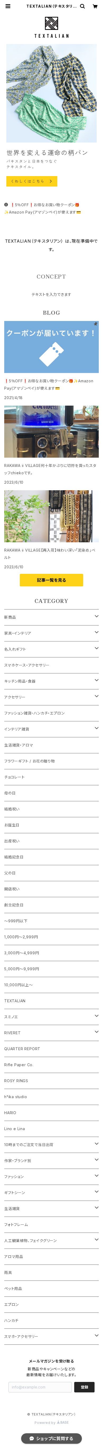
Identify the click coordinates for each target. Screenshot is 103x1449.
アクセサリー (15, 697)
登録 (84, 1387)
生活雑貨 (12, 1208)
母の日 (10, 793)
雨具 (8, 1272)
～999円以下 (16, 921)
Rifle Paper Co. (19, 1065)
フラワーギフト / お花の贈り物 (29, 761)
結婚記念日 (14, 857)
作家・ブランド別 (17, 1160)
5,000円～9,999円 (21, 969)
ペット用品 (13, 1288)
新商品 (10, 617)
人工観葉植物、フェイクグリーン (30, 1240)
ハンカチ (11, 1320)
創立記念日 (14, 905)
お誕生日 (12, 825)
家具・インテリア (17, 633)
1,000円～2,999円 (21, 937)
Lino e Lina (14, 1128)
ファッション (14, 1176)
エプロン (11, 1304)
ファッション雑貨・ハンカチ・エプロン (34, 713)
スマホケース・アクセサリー (26, 665)
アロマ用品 (13, 1256)
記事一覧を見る (51, 580)
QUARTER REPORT (22, 1049)
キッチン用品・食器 (20, 681)
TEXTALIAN (15, 1001)
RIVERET (12, 1033)
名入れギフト (15, 649)
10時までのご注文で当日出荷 (29, 1144)
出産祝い (12, 841)
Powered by (46, 1423)
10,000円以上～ (18, 985)
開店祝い (12, 889)
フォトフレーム (16, 1224)
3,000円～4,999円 (21, 953)
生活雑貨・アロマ (18, 745)
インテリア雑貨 (16, 729)
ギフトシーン (14, 1192)
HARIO (10, 1112)
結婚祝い (12, 809)
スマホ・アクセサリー (21, 1336)
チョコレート (14, 777)
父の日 (10, 873)
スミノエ (11, 1017)
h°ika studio (15, 1096)
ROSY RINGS (16, 1080)
